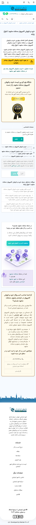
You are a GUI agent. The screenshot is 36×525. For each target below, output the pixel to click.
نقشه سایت (18, 486)
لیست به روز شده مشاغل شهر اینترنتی (18, 465)
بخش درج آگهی (16, 166)
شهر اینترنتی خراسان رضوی (26, 23)
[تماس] (28, 2)
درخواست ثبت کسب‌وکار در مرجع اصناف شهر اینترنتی (16, 365)
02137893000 (14, 14)
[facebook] (18, 516)
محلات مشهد (13, 274)
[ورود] (8, 2)
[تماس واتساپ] (6, 14)
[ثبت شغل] (24, 2)
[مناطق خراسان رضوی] (33, 2)
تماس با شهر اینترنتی (18, 477)
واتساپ (17, 371)
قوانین (18, 494)
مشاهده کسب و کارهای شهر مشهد (18, 243)
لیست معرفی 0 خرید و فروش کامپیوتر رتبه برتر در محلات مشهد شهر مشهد (18, 70)
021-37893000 (17, 359)
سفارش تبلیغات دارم (18, 99)
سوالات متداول (18, 490)
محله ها (18, 456)
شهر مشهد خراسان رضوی (17, 280)
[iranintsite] (14, 516)
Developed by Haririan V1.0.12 (19, 522)
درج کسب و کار (18, 447)
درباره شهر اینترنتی (18, 482)
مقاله (18, 451)
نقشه (16, 139)
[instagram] (21, 516)
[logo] (18, 8)
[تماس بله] (4, 14)
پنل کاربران (18, 460)
